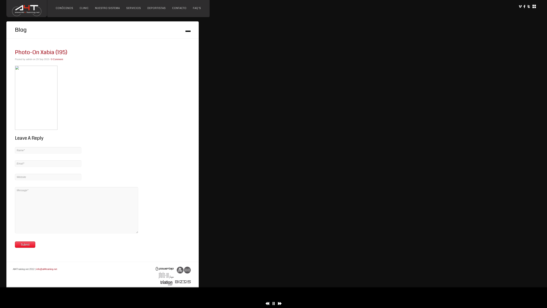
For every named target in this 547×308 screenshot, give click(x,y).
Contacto (179, 8)
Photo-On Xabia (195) (41, 52)
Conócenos (64, 8)
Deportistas (156, 8)
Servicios (133, 8)
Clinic (84, 8)
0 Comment (57, 59)
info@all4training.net (46, 269)
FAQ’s (197, 8)
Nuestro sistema (107, 8)
